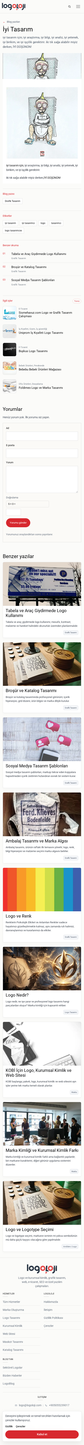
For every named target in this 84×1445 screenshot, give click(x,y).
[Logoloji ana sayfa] (23, 6)
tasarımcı (56, 223)
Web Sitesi (9, 1333)
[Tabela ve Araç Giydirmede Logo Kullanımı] (42, 584)
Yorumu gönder (18, 522)
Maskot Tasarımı (13, 1341)
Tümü (77, 301)
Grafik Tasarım (12, 201)
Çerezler (49, 1325)
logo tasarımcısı (13, 230)
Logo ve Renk (18, 916)
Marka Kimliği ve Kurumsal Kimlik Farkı (42, 1150)
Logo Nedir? (17, 995)
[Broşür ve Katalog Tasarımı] (42, 664)
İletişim (48, 1309)
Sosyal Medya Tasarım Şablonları (37, 765)
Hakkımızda (51, 1301)
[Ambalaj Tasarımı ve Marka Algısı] (42, 814)
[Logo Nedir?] (42, 969)
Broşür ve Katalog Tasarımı (31, 690)
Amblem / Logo (70, 1246)
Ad (7, 428)
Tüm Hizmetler (11, 1301)
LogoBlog (8, 1383)
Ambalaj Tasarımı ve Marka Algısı (37, 841)
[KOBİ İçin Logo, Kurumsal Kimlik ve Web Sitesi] (42, 1044)
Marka (74, 1092)
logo (43, 223)
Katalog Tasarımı (13, 1349)
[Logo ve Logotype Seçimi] (42, 1203)
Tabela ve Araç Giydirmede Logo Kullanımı (36, 613)
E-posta (10, 445)
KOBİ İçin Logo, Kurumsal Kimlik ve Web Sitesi (38, 1073)
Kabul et (42, 1434)
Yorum (9, 462)
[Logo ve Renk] (42, 890)
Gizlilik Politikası (53, 1317)
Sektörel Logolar (12, 1367)
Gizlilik (9, 1426)
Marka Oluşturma (13, 1309)
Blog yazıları (11, 21)
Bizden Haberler (12, 1375)
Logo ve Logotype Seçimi (30, 1229)
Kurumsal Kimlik (12, 1325)
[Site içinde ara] (69, 7)
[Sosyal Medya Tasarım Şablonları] (42, 739)
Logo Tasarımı (71, 1012)
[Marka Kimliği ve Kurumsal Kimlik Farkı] (42, 1124)
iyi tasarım (10, 223)
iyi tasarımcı (28, 223)
